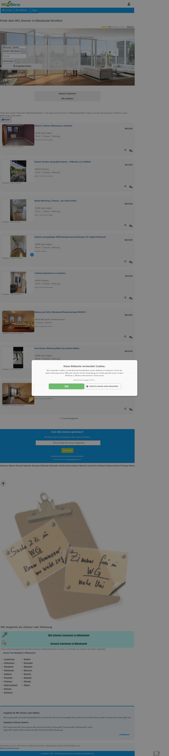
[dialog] (84, 378)
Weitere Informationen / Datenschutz (89, 375)
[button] (84, 380)
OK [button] (67, 386)
